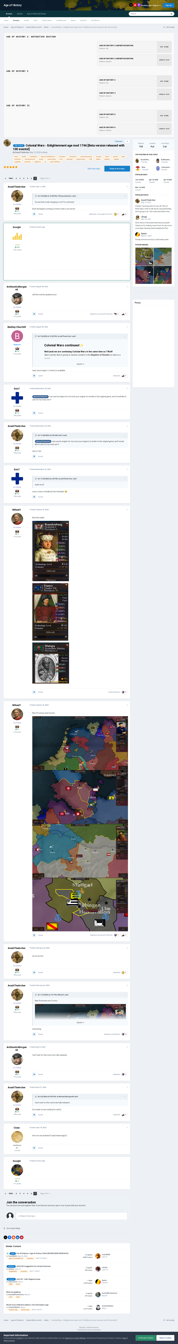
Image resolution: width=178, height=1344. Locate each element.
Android (83, 20)
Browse (9, 14)
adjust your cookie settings (75, 1338)
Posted (37, 187)
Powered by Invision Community (89, 1330)
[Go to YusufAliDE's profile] (98, 1256)
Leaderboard (61, 20)
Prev (11, 178)
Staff (35, 20)
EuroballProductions (16, 1295)
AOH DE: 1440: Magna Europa (28, 1279)
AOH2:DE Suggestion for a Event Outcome (33, 1266)
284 (18, 247)
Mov (143, 167)
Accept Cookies (146, 1338)
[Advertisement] (79, 251)
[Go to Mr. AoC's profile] (17, 236)
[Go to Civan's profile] (17, 1137)
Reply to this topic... (28, 1216)
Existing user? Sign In (150, 5)
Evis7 (111, 214)
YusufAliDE (12, 1256)
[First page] (5, 178)
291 (18, 211)
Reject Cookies (165, 1338)
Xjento (104, 1280)
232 (18, 351)
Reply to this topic (117, 169)
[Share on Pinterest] (21, 1237)
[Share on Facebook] (9, 1237)
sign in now (59, 1205)
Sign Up (169, 5)
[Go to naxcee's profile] (98, 1269)
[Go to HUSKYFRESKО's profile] (98, 1307)
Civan (17, 1127)
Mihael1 (16, 509)
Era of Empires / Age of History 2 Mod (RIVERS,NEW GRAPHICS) (42, 1253)
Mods (45, 152)
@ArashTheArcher (40, 397)
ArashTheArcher (22, 152)
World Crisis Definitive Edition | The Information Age (27, 1305)
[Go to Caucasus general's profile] (157, 168)
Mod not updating (13, 1292)
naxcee (11, 1269)
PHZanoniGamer (65, 196)
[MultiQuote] (34, 214)
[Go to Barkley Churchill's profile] (17, 336)
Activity (19, 14)
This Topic (161, 14)
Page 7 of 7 (44, 178)
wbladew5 (92, 214)
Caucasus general (168, 167)
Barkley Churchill (17, 327)
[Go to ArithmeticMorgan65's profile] (17, 299)
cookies (19, 1338)
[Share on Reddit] (13, 1237)
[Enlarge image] (50, 551)
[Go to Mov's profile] (138, 168)
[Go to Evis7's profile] (17, 398)
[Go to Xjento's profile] (98, 1281)
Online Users (47, 20)
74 (18, 534)
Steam (73, 20)
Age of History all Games (36, 14)
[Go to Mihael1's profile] (17, 519)
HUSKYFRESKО (14, 1307)
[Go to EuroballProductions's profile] (98, 1294)
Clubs (6, 20)
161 (18, 413)
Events (26, 20)
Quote (40, 214)
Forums (16, 20)
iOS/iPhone (95, 20)
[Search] (171, 14)
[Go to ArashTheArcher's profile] (7, 142)
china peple (101, 214)
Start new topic (94, 169)
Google (17, 227)
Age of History (13, 5)
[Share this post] (127, 187)
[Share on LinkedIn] (17, 1237)
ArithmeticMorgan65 (17, 288)
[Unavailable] (80, 743)
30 (18, 314)
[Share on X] (5, 1237)
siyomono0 (12, 1282)
